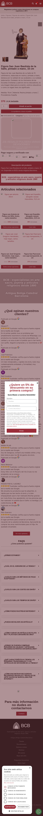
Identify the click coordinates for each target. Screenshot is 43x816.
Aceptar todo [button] (10, 807)
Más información (9, 783)
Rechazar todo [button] (23, 807)
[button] (17, 811)
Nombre (9, 398)
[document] (21, 408)
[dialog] (17, 790)
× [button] (29, 768)
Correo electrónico (13, 406)
